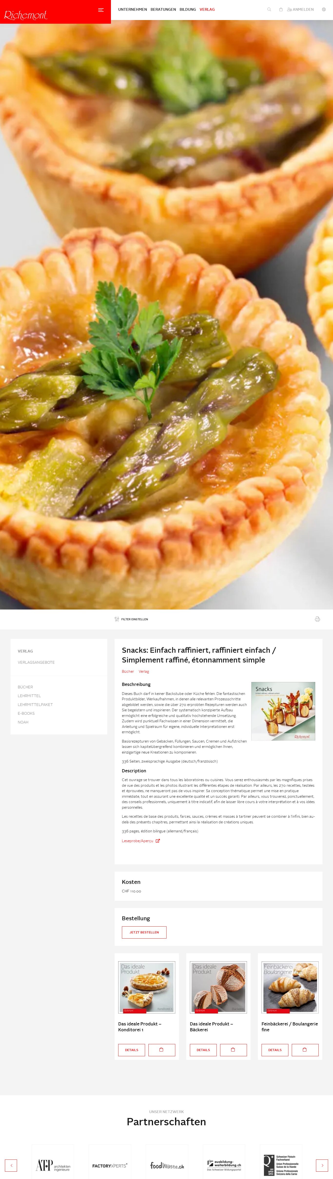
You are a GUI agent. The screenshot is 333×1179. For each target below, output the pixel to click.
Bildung (188, 10)
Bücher (25, 687)
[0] (281, 10)
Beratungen (163, 10)
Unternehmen (132, 10)
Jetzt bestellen (144, 932)
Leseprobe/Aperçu (137, 841)
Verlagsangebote (36, 663)
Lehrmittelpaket (35, 705)
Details (131, 1050)
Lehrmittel (29, 696)
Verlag (207, 10)
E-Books (26, 714)
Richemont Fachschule (26, 15)
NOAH (23, 722)
